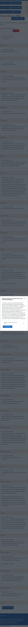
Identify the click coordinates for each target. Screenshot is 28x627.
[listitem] (14, 323)
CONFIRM (7, 326)
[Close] (25, 298)
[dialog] (14, 313)
